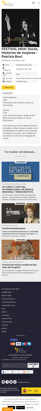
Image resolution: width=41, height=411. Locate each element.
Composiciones (7, 318)
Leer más (29, 407)
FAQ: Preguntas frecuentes (11, 289)
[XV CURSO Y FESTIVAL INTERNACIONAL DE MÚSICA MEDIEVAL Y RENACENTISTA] (20, 172)
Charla (5, 262)
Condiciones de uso (8, 305)
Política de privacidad (17, 357)
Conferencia (16, 184)
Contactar (8, 87)
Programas (5, 315)
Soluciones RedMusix (9, 302)
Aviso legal (25, 357)
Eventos (4, 328)
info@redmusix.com (24, 382)
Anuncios (5, 325)
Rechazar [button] (20, 407)
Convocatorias (7, 322)
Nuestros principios (8, 299)
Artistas (4, 312)
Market (4, 332)
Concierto (6, 184)
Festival (14, 225)
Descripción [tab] (7, 93)
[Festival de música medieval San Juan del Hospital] (20, 250)
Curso (24, 184)
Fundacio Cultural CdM (13, 60)
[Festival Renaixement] (20, 213)
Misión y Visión (6, 295)
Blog (3, 309)
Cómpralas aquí (21, 81)
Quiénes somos (6, 292)
